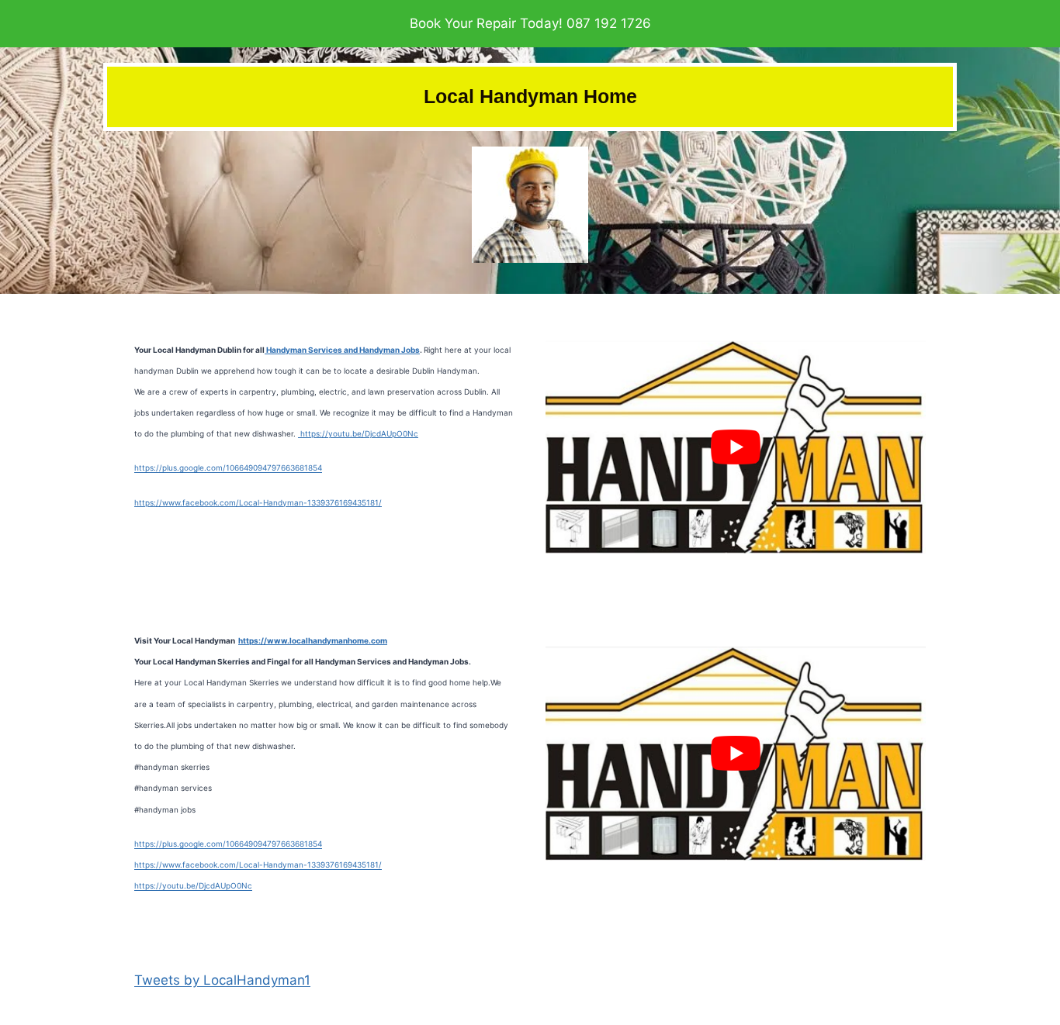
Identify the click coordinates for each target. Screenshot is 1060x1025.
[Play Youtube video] (736, 447)
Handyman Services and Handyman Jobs (342, 349)
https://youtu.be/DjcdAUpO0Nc (358, 433)
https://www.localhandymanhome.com (312, 640)
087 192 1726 (608, 23)
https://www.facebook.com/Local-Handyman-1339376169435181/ (258, 502)
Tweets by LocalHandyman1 (222, 980)
